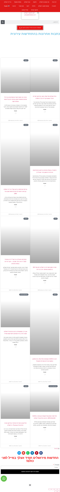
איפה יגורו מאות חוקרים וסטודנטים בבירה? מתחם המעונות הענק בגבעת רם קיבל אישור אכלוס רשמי (15, 99)
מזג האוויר (21, 6)
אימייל (56, 465)
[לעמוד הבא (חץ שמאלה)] (55, 491)
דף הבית (54, 2)
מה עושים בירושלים (44, 2)
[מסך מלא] (55, 489)
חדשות (34, 2)
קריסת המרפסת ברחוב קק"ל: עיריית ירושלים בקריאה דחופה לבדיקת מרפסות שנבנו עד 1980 (15, 191)
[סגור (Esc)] (49, 489)
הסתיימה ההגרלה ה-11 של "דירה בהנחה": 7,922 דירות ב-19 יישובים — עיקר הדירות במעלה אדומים (15, 261)
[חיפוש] (3, 22)
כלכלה (33, 6)
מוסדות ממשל (17, 2)
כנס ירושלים (27, 2)
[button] (41, 453)
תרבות (14, 6)
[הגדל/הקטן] (58, 489)
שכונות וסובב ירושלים (43, 6)
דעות (28, 6)
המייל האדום (25, 10)
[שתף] (52, 489)
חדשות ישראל (34, 10)
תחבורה (54, 6)
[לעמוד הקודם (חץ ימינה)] (58, 491)
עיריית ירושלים (7, 2)
